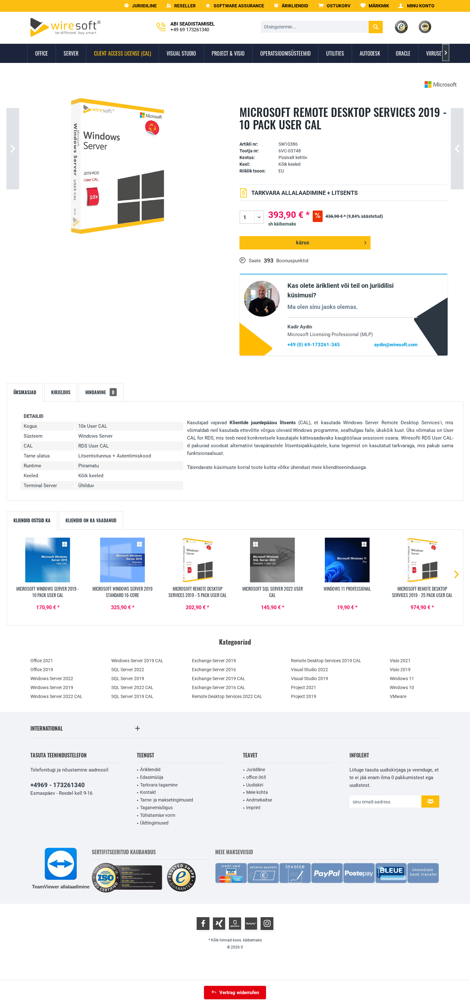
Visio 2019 (400, 669)
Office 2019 (41, 669)
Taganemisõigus (156, 807)
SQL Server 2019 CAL (132, 696)
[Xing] (219, 923)
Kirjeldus (60, 392)
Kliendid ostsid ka (32, 520)
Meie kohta (257, 792)
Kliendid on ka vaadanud (91, 520)
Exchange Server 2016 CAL (218, 687)
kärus (302, 243)
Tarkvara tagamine (158, 784)
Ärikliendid (150, 769)
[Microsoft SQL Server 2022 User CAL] (272, 560)
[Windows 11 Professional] (347, 560)
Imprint (253, 807)
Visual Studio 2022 (309, 669)
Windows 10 (402, 687)
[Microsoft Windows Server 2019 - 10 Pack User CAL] (47, 560)
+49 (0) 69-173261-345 (313, 345)
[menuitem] (334, 6)
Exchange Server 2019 (214, 660)
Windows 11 (402, 678)
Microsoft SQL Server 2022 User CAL (272, 592)
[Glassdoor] (235, 923)
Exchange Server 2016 (214, 669)
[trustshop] (181, 878)
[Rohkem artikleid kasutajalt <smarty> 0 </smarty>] (441, 84)
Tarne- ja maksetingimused (166, 799)
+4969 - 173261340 (57, 785)
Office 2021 (41, 660)
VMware (398, 696)
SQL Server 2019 (127, 678)
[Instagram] (267, 923)
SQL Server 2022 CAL (132, 687)
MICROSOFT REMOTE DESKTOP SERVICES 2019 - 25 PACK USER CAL (422, 592)
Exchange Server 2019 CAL (218, 678)
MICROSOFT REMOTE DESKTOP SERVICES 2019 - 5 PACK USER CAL (197, 592)
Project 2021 (303, 687)
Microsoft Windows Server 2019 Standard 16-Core (122, 592)
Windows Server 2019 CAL (137, 660)
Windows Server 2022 (51, 678)
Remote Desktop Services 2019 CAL (326, 660)
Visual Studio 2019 (309, 678)
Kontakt (148, 792)
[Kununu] (251, 923)
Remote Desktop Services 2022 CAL (227, 696)
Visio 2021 (400, 660)
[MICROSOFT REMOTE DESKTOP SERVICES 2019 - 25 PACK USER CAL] (422, 560)
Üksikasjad (24, 392)
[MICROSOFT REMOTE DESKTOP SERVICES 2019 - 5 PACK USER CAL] (197, 560)
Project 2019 (303, 696)
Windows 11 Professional (347, 589)
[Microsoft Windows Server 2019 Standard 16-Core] (122, 560)
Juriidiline (255, 769)
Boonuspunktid (292, 261)
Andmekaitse (259, 799)
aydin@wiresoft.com (396, 345)
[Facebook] (203, 923)
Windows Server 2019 (51, 687)
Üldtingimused (154, 822)
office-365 (256, 777)
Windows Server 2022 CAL (56, 696)
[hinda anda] (343, 134)
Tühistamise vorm (157, 815)
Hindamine (99, 392)
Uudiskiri (254, 784)
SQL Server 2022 (127, 669)
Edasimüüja (151, 777)
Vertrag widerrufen (239, 992)
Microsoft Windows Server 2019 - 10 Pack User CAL (47, 592)
